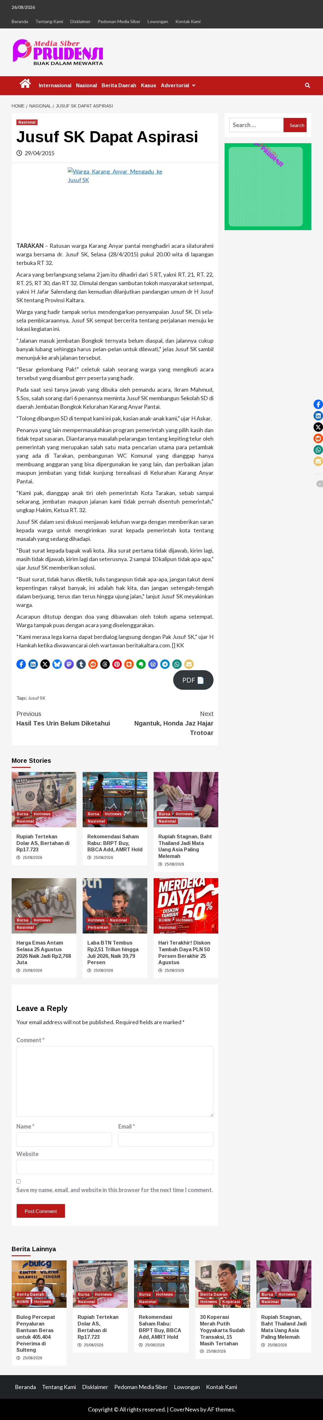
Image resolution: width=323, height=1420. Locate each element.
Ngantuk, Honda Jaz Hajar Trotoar (174, 723)
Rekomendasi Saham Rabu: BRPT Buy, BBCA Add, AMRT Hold (115, 843)
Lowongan (158, 21)
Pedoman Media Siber (119, 21)
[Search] (307, 86)
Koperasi (231, 1302)
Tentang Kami (49, 21)
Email (126, 1126)
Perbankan (98, 927)
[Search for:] (256, 125)
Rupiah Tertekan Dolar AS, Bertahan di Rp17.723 (42, 843)
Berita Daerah (119, 85)
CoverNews (184, 1409)
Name (25, 1126)
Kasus (148, 85)
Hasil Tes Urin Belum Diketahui (63, 718)
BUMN (165, 920)
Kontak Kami (188, 21)
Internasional (55, 85)
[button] (21, 664)
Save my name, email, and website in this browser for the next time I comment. (114, 1189)
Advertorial (175, 85)
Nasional (86, 85)
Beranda (20, 21)
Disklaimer (80, 21)
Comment (30, 1040)
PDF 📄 (193, 680)
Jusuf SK (36, 698)
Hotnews (42, 814)
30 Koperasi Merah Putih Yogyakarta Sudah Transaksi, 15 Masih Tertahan (222, 1330)
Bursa (22, 814)
